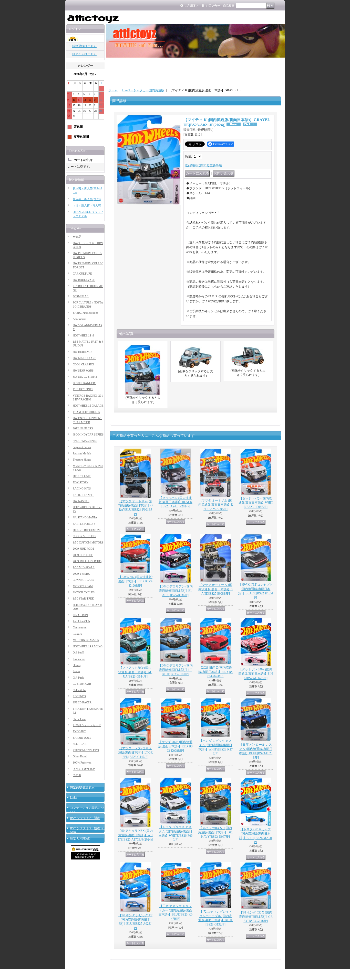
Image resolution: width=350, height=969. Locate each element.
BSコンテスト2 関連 (85, 818)
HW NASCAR (81, 501)
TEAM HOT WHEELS (86, 411)
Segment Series (82, 447)
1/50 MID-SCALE (84, 567)
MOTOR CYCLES (84, 592)
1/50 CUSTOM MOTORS (88, 542)
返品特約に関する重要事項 (203, 165)
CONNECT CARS (83, 579)
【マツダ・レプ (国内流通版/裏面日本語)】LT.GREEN (135, 752)
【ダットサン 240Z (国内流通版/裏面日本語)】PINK (255, 674)
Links (73, 797)
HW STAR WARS (83, 370)
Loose (76, 671)
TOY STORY (80, 482)
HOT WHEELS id (83, 335)
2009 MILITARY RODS (87, 561)
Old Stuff (78, 652)
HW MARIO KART (84, 358)
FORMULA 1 (81, 296)
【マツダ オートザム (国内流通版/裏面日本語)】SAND (215, 589)
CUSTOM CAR (82, 683)
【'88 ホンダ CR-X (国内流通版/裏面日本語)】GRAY (256, 917)
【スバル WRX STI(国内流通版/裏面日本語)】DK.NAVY (215, 832)
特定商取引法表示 (82, 787)
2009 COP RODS (83, 555)
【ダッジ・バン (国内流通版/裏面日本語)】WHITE (256, 503)
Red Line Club (81, 621)
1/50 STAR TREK (83, 598)
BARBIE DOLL (82, 737)
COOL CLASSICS (83, 364)
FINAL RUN (80, 615)
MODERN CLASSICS (86, 639)
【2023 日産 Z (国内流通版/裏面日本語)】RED (215, 672)
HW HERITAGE (82, 351)
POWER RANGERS (84, 383)
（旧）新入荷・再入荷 (87, 205)
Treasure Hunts (82, 459)
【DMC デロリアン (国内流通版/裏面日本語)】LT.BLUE (175, 670)
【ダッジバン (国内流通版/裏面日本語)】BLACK (175, 502)
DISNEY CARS (82, 475)
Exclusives (79, 658)
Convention (80, 627)
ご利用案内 (191, 5)
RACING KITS (82, 488)
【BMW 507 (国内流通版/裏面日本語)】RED (135, 581)
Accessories (79, 318)
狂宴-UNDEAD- (80, 838)
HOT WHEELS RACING (87, 646)
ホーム (113, 90)
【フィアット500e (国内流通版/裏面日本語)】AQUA (135, 672)
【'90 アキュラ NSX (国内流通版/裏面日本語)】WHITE (135, 835)
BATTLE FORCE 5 (84, 523)
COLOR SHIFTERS (84, 536)
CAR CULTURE (82, 273)
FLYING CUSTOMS (85, 376)
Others (76, 665)
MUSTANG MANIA (85, 517)
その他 (77, 775)
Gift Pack (78, 677)
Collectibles (79, 690)
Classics (77, 633)
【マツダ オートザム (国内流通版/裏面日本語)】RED (215, 505)
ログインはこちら (84, 54)
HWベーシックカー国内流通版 (143, 90)
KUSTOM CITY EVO (86, 750)
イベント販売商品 (84, 768)
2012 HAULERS (83, 428)
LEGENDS (79, 696)
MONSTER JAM (83, 586)
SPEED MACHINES (85, 440)
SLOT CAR (79, 743)
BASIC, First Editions (85, 312)
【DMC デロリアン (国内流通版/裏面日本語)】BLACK (175, 591)
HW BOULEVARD (84, 279)
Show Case (79, 719)
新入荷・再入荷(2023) (87, 199)
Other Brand (80, 756)
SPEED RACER (82, 702)
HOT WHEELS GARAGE (88, 405)
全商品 (77, 236)
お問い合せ (213, 5)
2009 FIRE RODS (83, 548)
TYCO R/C (79, 731)
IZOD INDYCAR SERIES (88, 434)
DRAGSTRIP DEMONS (87, 529)
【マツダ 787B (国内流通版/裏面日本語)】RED (175, 746)
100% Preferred (82, 762)
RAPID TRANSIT (83, 494)
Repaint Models (82, 453)
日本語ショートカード (87, 725)
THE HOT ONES (83, 389)
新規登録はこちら (84, 46)
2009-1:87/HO (81, 573)
